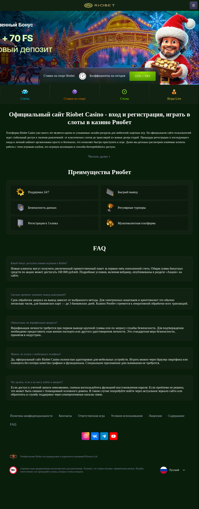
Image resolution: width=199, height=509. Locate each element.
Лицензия (175, 433)
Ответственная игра (102, 433)
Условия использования (142, 433)
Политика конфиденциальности (35, 433)
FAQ (39, 442)
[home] (99, 5)
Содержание (20, 442)
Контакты (73, 433)
